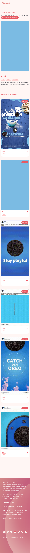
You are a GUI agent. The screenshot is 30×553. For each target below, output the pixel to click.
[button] (25, 3)
